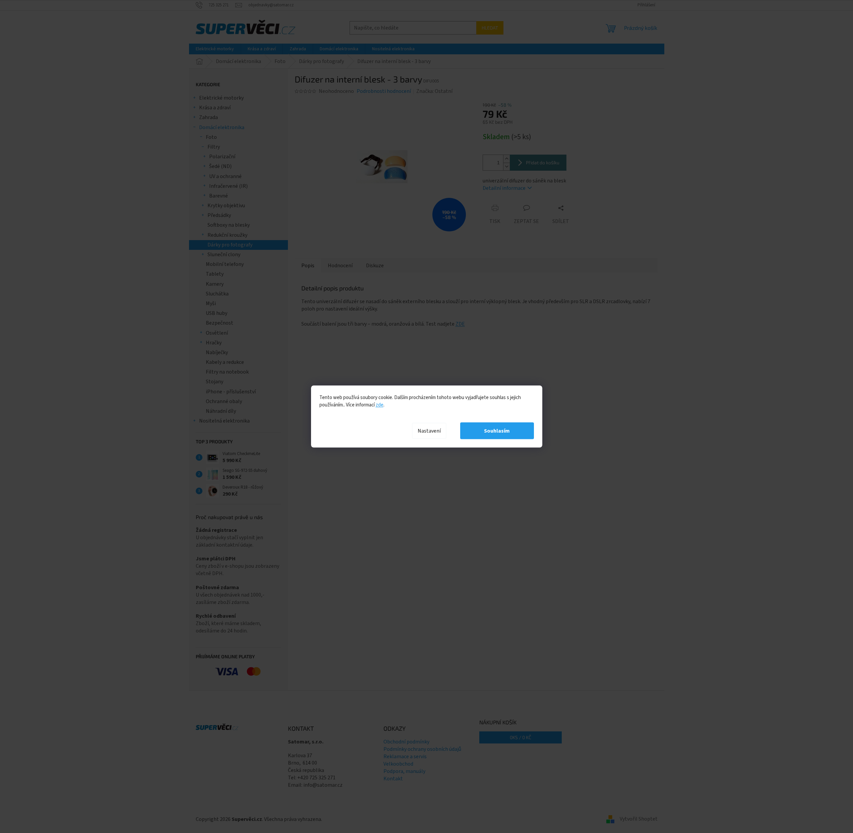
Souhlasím (497, 431)
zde (379, 404)
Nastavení (429, 431)
